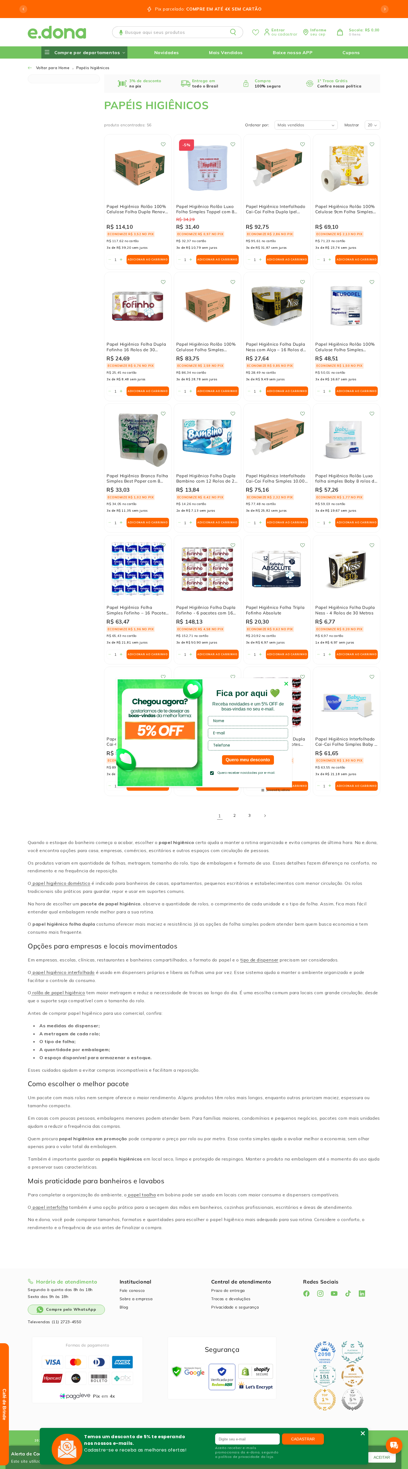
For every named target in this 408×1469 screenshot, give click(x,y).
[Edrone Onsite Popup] (204, 734)
